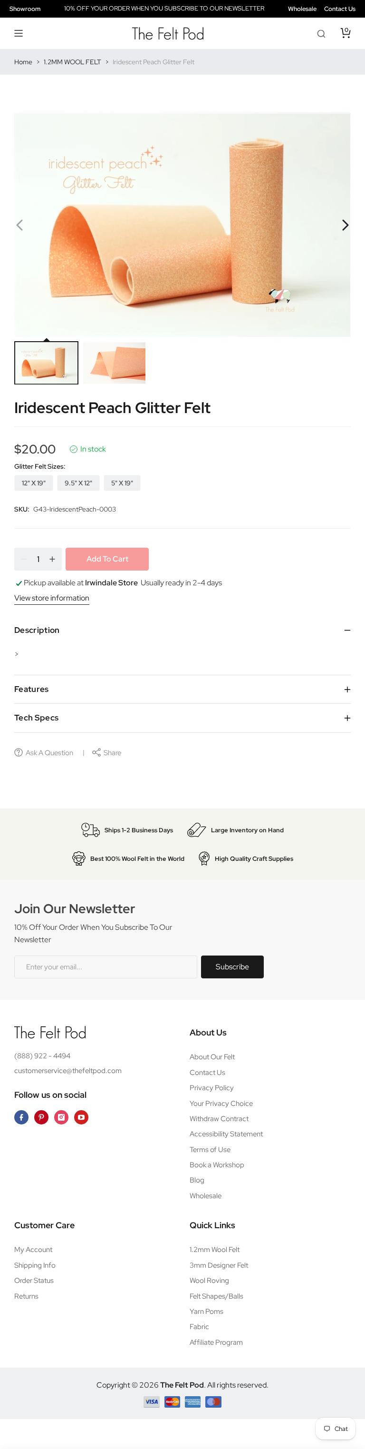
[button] (19, 33)
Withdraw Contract (219, 1119)
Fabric (199, 1326)
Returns (26, 1296)
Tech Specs (36, 717)
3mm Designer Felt (219, 1265)
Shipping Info (35, 1265)
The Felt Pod (182, 1385)
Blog (197, 1180)
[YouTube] (81, 1117)
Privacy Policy (212, 1088)
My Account (33, 1249)
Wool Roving (209, 1280)
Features (31, 689)
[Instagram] (61, 1117)
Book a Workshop (217, 1165)
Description (37, 630)
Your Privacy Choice (221, 1103)
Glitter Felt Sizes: (40, 466)
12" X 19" (34, 483)
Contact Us (339, 9)
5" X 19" (122, 483)
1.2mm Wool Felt (215, 1249)
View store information (51, 598)
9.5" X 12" (78, 483)
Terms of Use (210, 1149)
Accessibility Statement (226, 1134)
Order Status (34, 1280)
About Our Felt (212, 1057)
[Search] (321, 33)
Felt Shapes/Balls (216, 1296)
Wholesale (302, 9)
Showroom (25, 9)
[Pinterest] (41, 1117)
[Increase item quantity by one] (52, 559)
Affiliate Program (216, 1342)
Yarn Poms (206, 1311)
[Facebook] (21, 1117)
